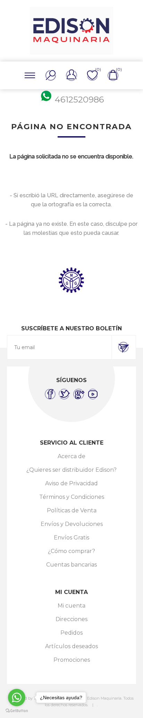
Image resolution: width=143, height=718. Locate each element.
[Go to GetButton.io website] (17, 711)
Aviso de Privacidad (71, 483)
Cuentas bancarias (71, 564)
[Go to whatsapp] (16, 697)
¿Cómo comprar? (71, 551)
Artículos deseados (71, 646)
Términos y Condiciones (71, 497)
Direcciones (71, 619)
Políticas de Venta (71, 510)
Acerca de (71, 456)
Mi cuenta (71, 605)
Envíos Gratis (71, 537)
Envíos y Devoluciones (72, 524)
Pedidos (71, 632)
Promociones (71, 660)
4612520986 (79, 99)
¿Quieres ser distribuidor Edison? (71, 470)
